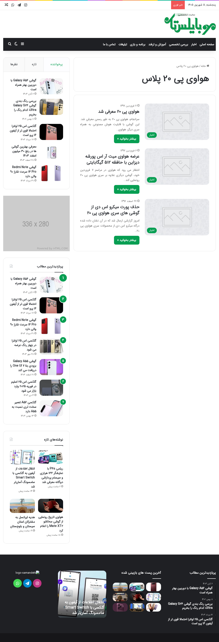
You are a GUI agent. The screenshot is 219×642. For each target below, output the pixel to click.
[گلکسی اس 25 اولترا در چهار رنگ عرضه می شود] (51, 346)
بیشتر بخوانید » (126, 138)
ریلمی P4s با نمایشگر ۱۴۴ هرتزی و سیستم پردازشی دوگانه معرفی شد (51, 475)
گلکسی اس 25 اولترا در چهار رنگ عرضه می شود (24, 345)
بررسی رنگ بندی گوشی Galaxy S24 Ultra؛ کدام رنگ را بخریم (24, 108)
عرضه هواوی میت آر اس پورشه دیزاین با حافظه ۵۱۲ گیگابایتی (112, 159)
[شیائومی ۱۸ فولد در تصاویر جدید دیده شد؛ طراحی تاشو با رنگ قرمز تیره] (153, 587)
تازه (34, 64)
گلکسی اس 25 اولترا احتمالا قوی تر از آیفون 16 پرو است (23, 130)
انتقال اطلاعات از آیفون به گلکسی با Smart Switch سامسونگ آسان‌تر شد (24, 477)
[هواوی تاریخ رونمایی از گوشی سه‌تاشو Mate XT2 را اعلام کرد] (50, 506)
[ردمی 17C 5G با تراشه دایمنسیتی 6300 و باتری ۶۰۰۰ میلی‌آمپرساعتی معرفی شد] (153, 607)
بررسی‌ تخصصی (178, 44)
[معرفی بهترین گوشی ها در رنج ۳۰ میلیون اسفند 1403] (51, 152)
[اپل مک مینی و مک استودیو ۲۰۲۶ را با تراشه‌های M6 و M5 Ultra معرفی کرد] (120, 597)
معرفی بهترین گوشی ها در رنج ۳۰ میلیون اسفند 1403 (24, 151)
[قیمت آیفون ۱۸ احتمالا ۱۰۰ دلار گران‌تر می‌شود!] (120, 607)
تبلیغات (122, 44)
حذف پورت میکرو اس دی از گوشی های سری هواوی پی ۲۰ (113, 210)
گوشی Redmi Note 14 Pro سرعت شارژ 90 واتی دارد (23, 172)
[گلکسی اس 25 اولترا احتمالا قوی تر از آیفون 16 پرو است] (51, 132)
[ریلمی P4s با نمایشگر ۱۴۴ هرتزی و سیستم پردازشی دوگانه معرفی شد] (50, 457)
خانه (204, 66)
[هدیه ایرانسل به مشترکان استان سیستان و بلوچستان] (22, 506)
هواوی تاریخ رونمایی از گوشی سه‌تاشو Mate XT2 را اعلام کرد (50, 524)
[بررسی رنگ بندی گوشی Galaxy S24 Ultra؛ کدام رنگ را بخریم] (51, 107)
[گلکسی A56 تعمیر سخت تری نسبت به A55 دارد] (51, 408)
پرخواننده (56, 64)
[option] (82, 594)
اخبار (194, 44)
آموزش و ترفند (157, 44)
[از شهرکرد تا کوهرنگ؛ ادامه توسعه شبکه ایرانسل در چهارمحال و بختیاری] (136, 607)
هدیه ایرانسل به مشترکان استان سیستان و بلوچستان (22, 522)
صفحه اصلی (207, 44)
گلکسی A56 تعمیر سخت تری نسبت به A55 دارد (24, 407)
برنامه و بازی (137, 44)
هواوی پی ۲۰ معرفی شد (118, 111)
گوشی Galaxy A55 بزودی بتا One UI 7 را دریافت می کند (23, 366)
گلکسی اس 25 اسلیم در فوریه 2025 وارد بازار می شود (23, 386)
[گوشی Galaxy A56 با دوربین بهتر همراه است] (51, 86)
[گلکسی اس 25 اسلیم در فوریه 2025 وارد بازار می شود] (51, 388)
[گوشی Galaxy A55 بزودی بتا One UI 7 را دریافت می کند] (51, 367)
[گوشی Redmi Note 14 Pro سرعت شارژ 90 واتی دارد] (51, 173)
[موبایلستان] (190, 24)
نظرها (14, 64)
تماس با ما (109, 44)
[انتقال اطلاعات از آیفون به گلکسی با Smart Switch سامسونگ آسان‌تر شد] (22, 457)
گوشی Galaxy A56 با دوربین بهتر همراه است (23, 85)
